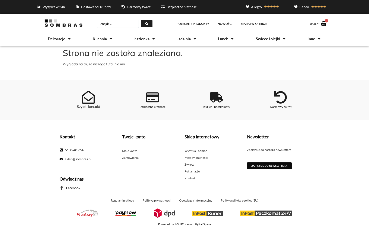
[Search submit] (146, 23)
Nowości (225, 23)
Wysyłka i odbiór (195, 151)
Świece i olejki (268, 38)
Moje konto (129, 151)
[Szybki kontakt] (88, 97)
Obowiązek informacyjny (195, 200)
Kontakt (189, 178)
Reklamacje (192, 171)
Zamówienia (130, 157)
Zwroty (189, 164)
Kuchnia (100, 38)
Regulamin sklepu (122, 200)
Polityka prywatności (157, 200)
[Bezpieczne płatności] (152, 97)
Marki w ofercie (254, 23)
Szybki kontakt (88, 106)
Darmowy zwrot (280, 106)
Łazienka (141, 38)
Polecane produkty (193, 23)
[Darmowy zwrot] (280, 97)
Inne (311, 38)
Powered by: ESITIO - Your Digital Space (184, 224)
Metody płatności (196, 157)
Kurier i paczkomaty (216, 106)
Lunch (223, 38)
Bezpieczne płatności (152, 106)
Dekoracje (56, 38)
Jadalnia (184, 38)
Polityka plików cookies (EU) (239, 200)
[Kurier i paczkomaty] (216, 97)
